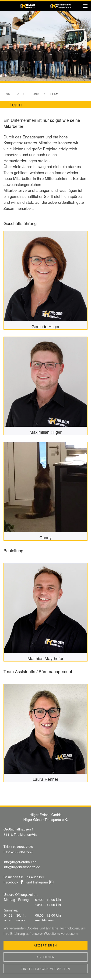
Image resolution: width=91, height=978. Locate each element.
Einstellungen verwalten (45, 969)
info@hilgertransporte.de (22, 867)
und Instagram (37, 882)
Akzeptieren (45, 945)
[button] (85, 6)
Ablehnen (45, 957)
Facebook (11, 882)
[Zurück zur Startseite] (45, 6)
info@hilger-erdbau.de (20, 861)
